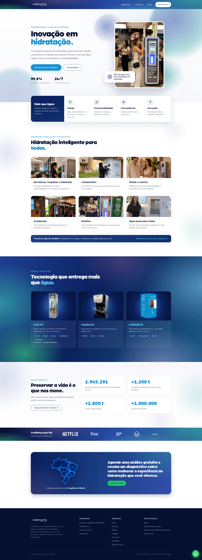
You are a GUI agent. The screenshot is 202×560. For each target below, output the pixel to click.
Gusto (114, 523)
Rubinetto (115, 541)
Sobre (149, 4)
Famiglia (115, 533)
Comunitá (115, 537)
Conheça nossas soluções (46, 67)
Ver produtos (73, 67)
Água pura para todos (152, 526)
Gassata (115, 526)
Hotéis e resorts (85, 530)
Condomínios (84, 526)
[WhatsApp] (195, 553)
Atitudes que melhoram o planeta (157, 530)
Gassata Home (117, 544)
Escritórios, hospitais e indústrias (91, 523)
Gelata (114, 530)
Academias (83, 533)
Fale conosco (163, 4)
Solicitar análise (116, 483)
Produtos (139, 4)
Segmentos (126, 4)
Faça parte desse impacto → (46, 407)
